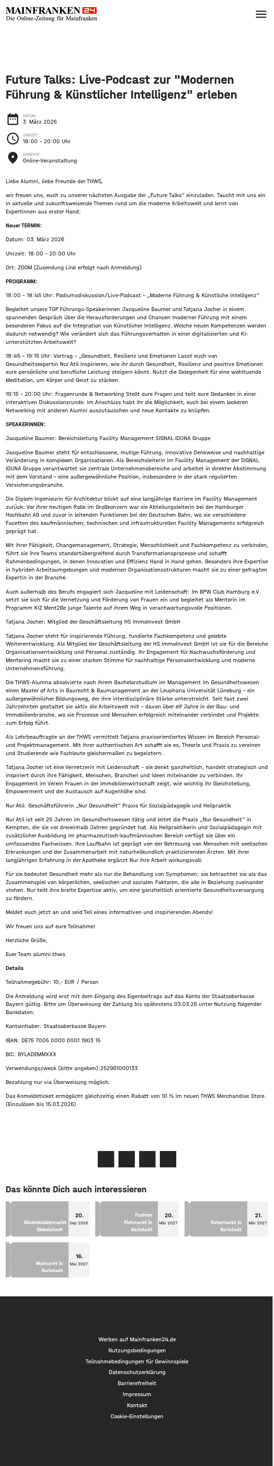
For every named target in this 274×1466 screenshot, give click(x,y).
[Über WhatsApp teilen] (147, 1159)
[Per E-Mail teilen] (168, 1159)
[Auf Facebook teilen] (106, 1159)
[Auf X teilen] (126, 1159)
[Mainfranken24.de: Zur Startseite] (51, 14)
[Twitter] (137, 1316)
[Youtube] (157, 1316)
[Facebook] (116, 1316)
